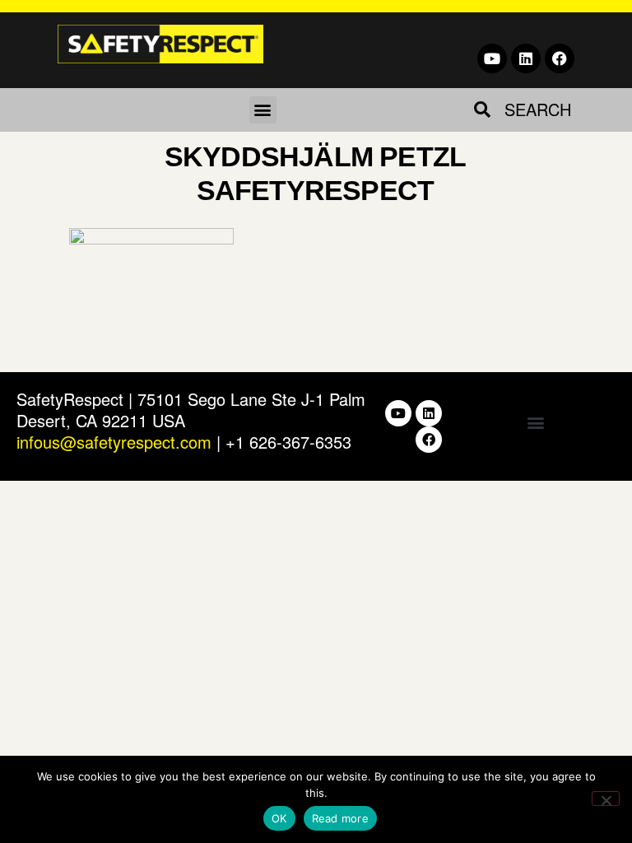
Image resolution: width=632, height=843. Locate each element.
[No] (606, 798)
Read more (340, 818)
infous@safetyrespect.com (113, 442)
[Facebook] (559, 58)
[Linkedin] (526, 58)
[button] (262, 109)
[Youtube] (492, 58)
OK (279, 818)
